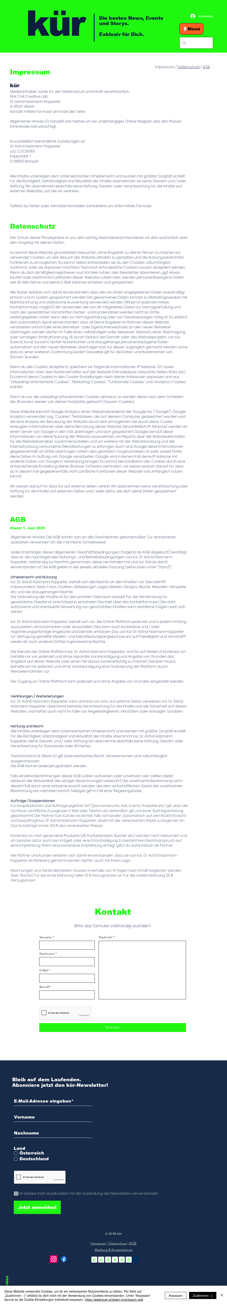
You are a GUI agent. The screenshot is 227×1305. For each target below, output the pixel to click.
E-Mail (43, 970)
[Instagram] (53, 1259)
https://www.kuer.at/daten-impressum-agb (114, 1299)
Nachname (47, 953)
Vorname (45, 937)
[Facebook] (64, 1259)
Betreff (44, 986)
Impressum (98, 1243)
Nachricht (105, 937)
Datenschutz (189, 66)
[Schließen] (221, 1295)
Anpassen (176, 1295)
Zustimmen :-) (203, 1295)
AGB (206, 66)
